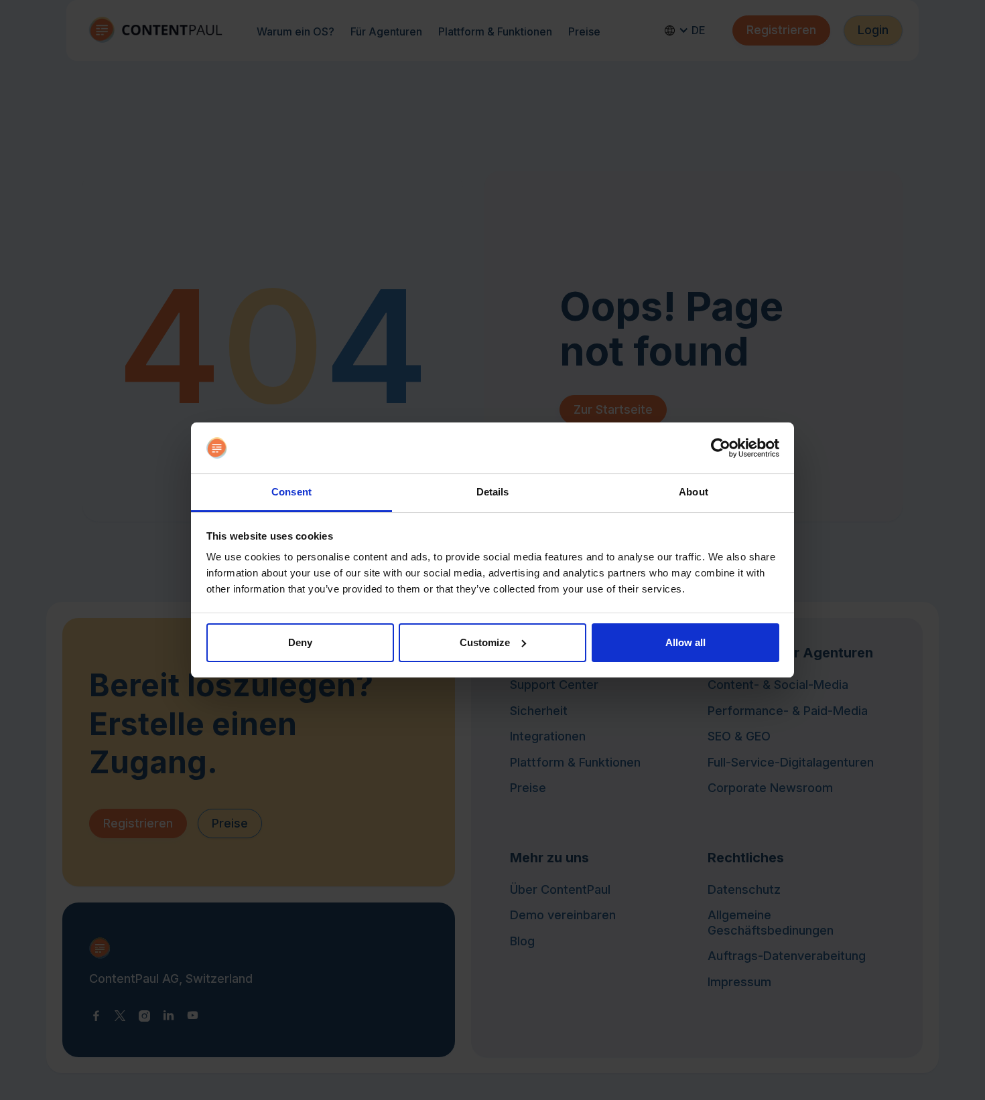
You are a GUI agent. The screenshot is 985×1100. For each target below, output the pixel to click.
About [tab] (693, 491)
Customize (485, 642)
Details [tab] (492, 491)
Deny (300, 642)
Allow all (685, 642)
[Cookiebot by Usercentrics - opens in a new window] (720, 448)
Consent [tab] (291, 491)
